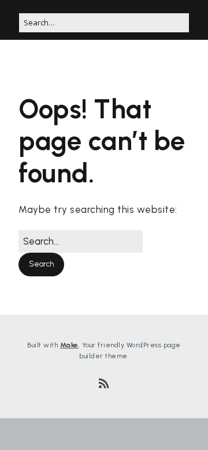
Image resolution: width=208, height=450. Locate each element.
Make (69, 345)
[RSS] (104, 383)
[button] (41, 264)
